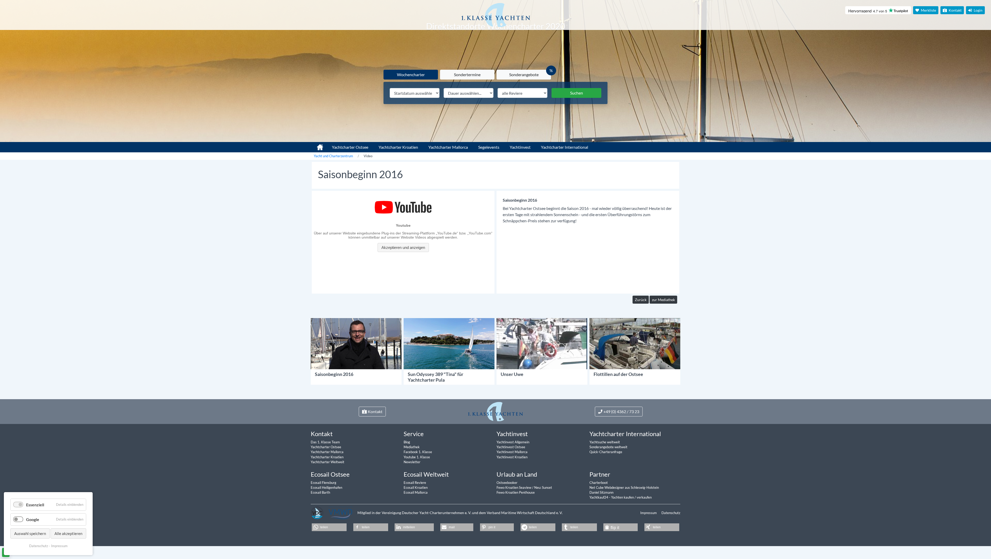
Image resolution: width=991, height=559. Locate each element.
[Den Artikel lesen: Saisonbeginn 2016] (356, 343)
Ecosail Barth (320, 492)
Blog (407, 442)
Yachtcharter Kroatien (398, 147)
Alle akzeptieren (68, 533)
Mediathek (412, 447)
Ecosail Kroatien (416, 487)
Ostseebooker (507, 483)
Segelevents (488, 147)
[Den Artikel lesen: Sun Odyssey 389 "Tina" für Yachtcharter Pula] (449, 343)
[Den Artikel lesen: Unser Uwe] (542, 343)
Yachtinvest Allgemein (513, 442)
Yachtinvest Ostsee (511, 447)
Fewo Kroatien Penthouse (516, 492)
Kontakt (955, 10)
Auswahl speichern (30, 533)
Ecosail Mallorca (416, 492)
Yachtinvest (520, 147)
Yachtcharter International (564, 147)
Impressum (649, 513)
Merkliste (928, 10)
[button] (329, 527)
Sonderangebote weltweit (608, 447)
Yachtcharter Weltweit (327, 462)
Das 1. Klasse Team (325, 442)
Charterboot (598, 483)
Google (32, 519)
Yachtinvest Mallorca (512, 452)
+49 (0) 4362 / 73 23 (621, 411)
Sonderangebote (524, 74)
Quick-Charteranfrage (605, 452)
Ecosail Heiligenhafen (326, 487)
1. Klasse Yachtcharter (317, 145)
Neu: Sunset (543, 487)
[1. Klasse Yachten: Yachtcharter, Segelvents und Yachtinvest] (495, 411)
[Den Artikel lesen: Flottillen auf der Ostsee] (634, 343)
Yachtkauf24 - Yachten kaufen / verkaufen (620, 497)
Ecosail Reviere (415, 483)
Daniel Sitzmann (601, 492)
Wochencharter (411, 74)
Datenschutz (670, 513)
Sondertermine (467, 74)
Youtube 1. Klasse (417, 457)
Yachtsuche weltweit (604, 442)
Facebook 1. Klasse (418, 452)
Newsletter (412, 462)
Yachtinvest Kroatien (512, 457)
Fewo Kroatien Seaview (514, 487)
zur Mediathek (663, 299)
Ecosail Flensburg (323, 483)
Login (977, 10)
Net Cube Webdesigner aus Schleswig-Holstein (624, 487)
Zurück (640, 299)
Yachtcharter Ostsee (350, 147)
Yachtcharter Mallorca (448, 147)
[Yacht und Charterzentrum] (495, 15)
